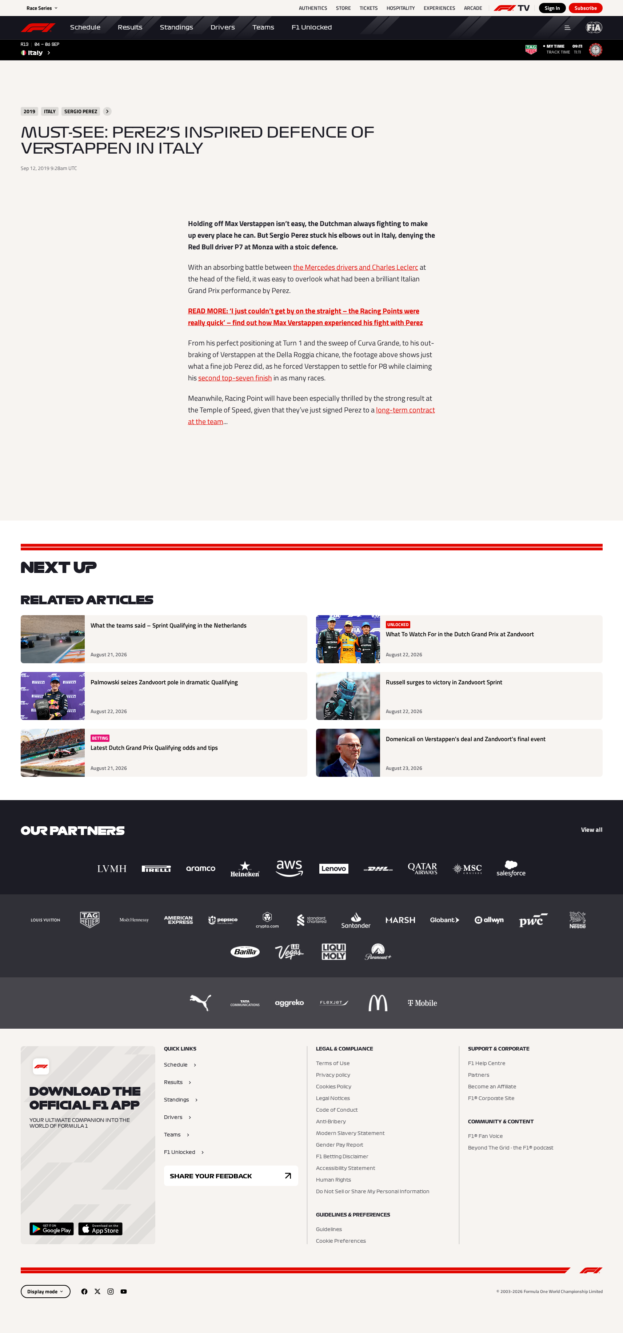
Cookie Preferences (341, 1241)
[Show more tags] (107, 111)
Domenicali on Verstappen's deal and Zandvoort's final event (466, 739)
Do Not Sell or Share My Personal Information (373, 1192)
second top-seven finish (235, 377)
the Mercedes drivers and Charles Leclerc (355, 267)
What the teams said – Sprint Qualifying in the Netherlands (169, 625)
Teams (263, 27)
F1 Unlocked (312, 27)
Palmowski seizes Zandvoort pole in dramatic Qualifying (164, 682)
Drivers (223, 27)
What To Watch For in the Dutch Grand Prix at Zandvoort (460, 634)
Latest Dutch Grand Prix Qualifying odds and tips (154, 747)
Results (130, 27)
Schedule (85, 27)
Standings (176, 27)
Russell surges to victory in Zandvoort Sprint (444, 682)
